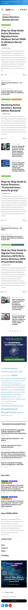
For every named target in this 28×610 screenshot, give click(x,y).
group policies (19, 396)
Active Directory (6, 25)
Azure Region (22, 385)
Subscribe (14, 600)
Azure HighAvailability (15, 380)
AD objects (3, 375)
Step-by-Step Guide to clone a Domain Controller (11, 446)
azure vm (4, 390)
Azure (15, 375)
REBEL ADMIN (9, 592)
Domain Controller (6, 394)
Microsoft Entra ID (16, 99)
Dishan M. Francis (6, 48)
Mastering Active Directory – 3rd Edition (11, 83)
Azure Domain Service (19, 378)
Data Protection (17, 392)
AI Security (4, 481)
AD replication (8, 375)
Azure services (9, 563)
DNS (24, 392)
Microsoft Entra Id (9, 409)
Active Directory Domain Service (10, 371)
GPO (15, 396)
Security (8, 415)
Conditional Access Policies (7, 392)
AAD (2, 368)
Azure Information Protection (7, 382)
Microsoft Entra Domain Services (12, 406)
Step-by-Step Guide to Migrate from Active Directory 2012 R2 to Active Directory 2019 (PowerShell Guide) (13, 256)
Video (3, 545)
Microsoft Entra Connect (10, 401)
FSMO (12, 396)
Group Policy (4, 399)
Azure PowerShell (15, 385)
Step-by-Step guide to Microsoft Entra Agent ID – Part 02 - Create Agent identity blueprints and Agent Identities (18, 167)
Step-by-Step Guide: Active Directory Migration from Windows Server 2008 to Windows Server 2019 (13, 37)
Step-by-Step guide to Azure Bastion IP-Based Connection (14, 579)
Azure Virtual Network (19, 387)
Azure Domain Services (6, 380)
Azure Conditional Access (6, 378)
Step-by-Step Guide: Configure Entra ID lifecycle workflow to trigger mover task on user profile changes (18, 320)
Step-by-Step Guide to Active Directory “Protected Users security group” (13, 186)
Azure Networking (6, 385)
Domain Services (5, 396)
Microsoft (3, 401)
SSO (11, 415)
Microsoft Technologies (17, 244)
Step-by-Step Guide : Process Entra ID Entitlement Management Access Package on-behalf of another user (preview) (18, 304)
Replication (3, 415)
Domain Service (17, 394)
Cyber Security (13, 481)
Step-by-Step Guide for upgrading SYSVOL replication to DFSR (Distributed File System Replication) (13, 431)
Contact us (4, 548)
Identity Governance (12, 399)
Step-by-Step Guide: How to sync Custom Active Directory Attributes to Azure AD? (12, 92)
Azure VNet (10, 390)
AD (21, 371)
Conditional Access (19, 390)
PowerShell (20, 412)
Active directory (11, 368)
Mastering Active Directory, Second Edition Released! (11, 108)
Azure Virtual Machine (6, 387)
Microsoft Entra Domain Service (7, 403)
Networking (14, 565)
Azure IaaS (22, 380)
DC (21, 392)
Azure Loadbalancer (17, 382)
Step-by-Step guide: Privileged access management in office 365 (12, 463)
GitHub (3, 551)
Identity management (21, 399)
